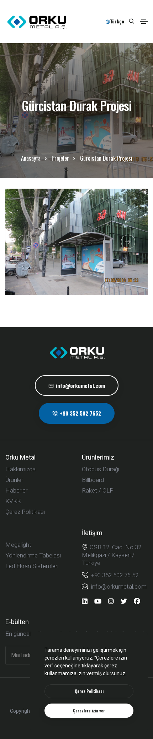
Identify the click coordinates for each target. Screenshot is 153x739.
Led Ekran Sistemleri (31, 565)
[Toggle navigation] (144, 21)
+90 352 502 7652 (80, 413)
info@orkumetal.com (80, 385)
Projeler (60, 158)
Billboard (93, 479)
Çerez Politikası (25, 511)
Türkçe (117, 21)
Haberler (16, 490)
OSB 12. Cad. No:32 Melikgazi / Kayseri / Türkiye (111, 555)
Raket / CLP (98, 490)
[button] (25, 242)
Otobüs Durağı (100, 469)
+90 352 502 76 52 (114, 575)
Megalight (18, 544)
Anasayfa (31, 158)
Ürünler (14, 479)
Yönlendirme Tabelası (33, 555)
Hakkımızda (20, 469)
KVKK (13, 501)
